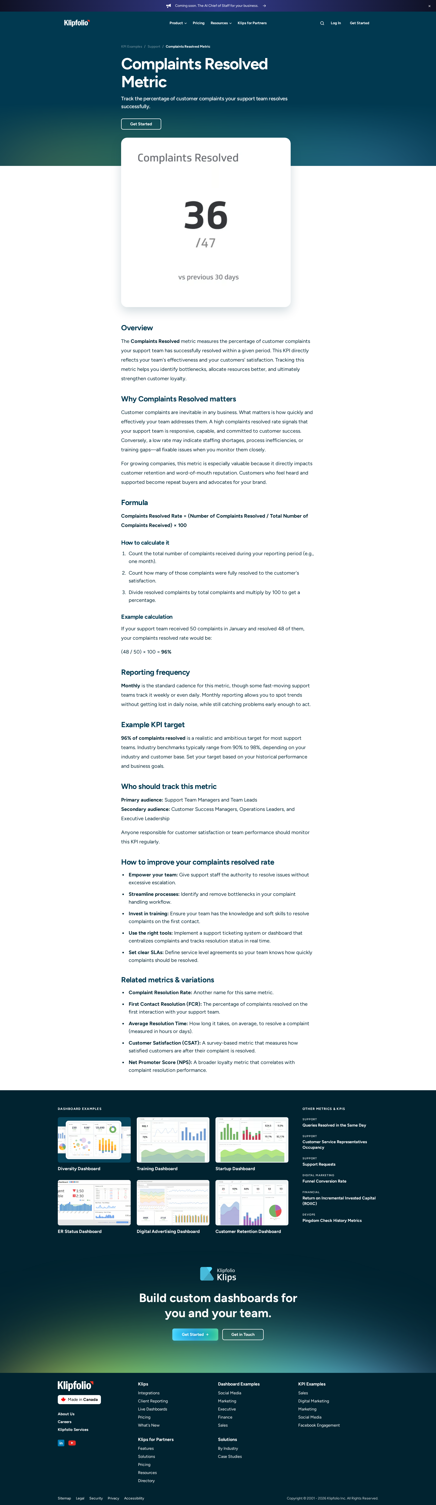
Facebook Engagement (319, 1425)
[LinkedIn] (61, 1443)
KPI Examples (131, 46)
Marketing (227, 1401)
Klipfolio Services (73, 1430)
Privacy (113, 1498)
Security (96, 1498)
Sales (223, 1425)
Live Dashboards (152, 1409)
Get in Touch (243, 1334)
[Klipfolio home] (77, 23)
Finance (225, 1417)
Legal (80, 1498)
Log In (336, 23)
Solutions (146, 1456)
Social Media (229, 1393)
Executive (227, 1409)
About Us (66, 1414)
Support (154, 46)
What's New (149, 1425)
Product (176, 23)
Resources (219, 23)
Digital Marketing (313, 1401)
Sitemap (64, 1498)
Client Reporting (153, 1401)
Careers (64, 1422)
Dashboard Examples (80, 1109)
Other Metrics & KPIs (324, 1109)
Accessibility (134, 1498)
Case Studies (230, 1456)
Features (146, 1448)
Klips (143, 1383)
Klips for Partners (252, 23)
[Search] (322, 23)
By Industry (228, 1448)
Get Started (359, 23)
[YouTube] (72, 1443)
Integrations (148, 1393)
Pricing (199, 23)
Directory (146, 1480)
